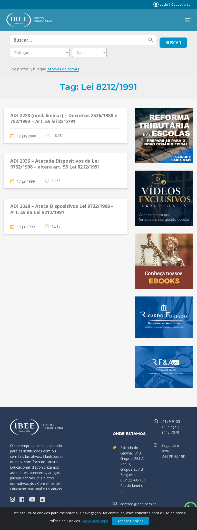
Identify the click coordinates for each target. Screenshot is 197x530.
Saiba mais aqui (95, 520)
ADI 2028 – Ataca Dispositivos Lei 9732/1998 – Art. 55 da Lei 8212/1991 (62, 209)
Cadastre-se (181, 4)
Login (164, 4)
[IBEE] (29, 19)
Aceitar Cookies (130, 520)
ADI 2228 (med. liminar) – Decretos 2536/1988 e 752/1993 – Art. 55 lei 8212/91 (63, 118)
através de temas (63, 69)
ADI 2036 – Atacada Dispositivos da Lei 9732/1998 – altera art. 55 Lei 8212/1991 (55, 164)
